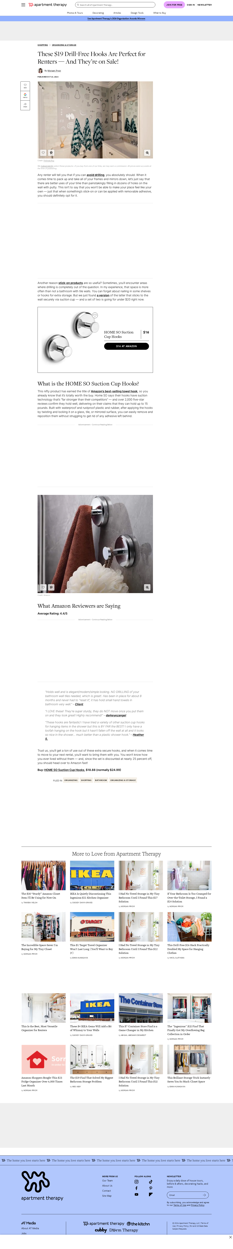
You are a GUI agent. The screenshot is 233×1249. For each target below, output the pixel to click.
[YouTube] (136, 1194)
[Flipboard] (151, 1194)
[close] (230, 1237)
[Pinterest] (151, 1188)
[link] (43, 896)
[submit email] (204, 1195)
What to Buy (159, 12)
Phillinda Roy (49, 160)
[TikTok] (151, 1182)
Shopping (43, 45)
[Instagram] (136, 1182)
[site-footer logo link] (28, 1223)
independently (47, 166)
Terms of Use (179, 1205)
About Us (107, 1185)
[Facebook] (136, 1188)
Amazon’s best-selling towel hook (114, 391)
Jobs (23, 1233)
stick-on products (70, 283)
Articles (117, 12)
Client (79, 704)
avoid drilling (95, 175)
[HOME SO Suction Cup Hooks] (70, 340)
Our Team (107, 1180)
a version (103, 295)
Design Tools (137, 12)
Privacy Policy (197, 1205)
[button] (147, 153)
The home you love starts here (54, 1160)
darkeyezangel (116, 715)
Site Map (107, 1196)
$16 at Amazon (126, 346)
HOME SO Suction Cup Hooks (64, 770)
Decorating (98, 12)
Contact (106, 1191)
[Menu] (23, 5)
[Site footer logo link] (59, 1184)
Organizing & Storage (64, 45)
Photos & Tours (75, 12)
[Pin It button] (51, 153)
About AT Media (30, 1228)
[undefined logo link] (48, 5)
